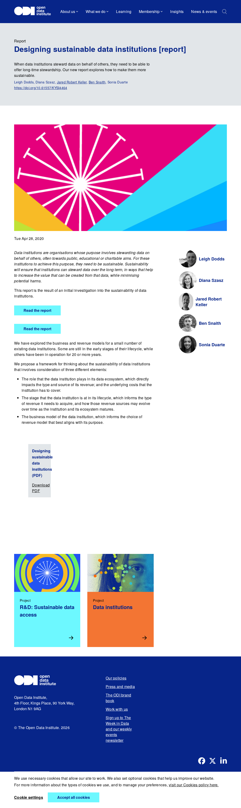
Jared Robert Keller (72, 82)
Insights (177, 11)
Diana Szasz (211, 280)
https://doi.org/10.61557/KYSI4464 (40, 87)
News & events (204, 11)
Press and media (120, 686)
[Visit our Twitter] (212, 760)
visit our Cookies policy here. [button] (194, 784)
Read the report (37, 310)
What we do (95, 11)
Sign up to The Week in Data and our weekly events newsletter (119, 729)
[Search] (224, 11)
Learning (123, 11)
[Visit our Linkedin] (223, 760)
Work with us (117, 709)
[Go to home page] (34, 11)
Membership (149, 11)
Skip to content (30, 24)
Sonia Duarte (212, 345)
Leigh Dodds (212, 259)
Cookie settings (28, 797)
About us (67, 11)
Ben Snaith (97, 82)
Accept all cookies (73, 797)
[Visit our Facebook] (201, 760)
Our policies (116, 678)
